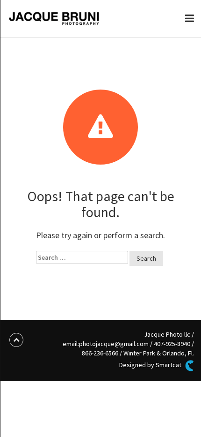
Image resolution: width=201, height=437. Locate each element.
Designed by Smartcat (151, 365)
